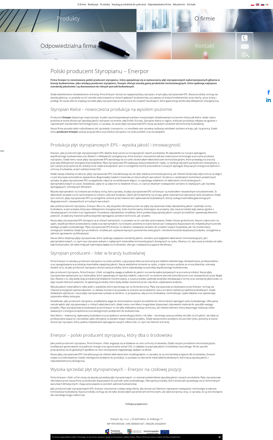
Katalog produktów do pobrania (129, 4)
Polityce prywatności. (172, 437)
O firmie (81, 4)
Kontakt (191, 4)
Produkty (105, 4)
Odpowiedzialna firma (159, 4)
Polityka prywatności (137, 404)
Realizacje (93, 4)
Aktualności (179, 4)
